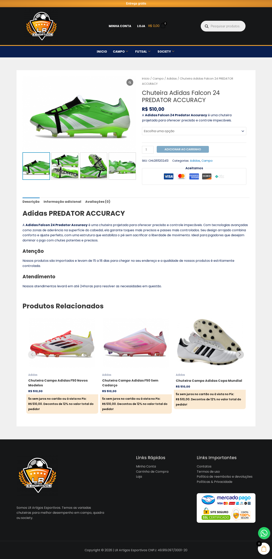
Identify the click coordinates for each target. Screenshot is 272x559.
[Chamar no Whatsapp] (264, 533)
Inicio (102, 51)
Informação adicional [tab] (62, 201)
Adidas (172, 79)
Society (164, 51)
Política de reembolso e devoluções (224, 476)
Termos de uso (208, 471)
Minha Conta (120, 26)
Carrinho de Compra (152, 471)
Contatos (204, 466)
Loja (141, 26)
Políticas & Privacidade (214, 481)
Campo (119, 51)
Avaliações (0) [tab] (97, 201)
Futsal (141, 51)
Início (146, 79)
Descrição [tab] (31, 201)
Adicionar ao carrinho (182, 149)
